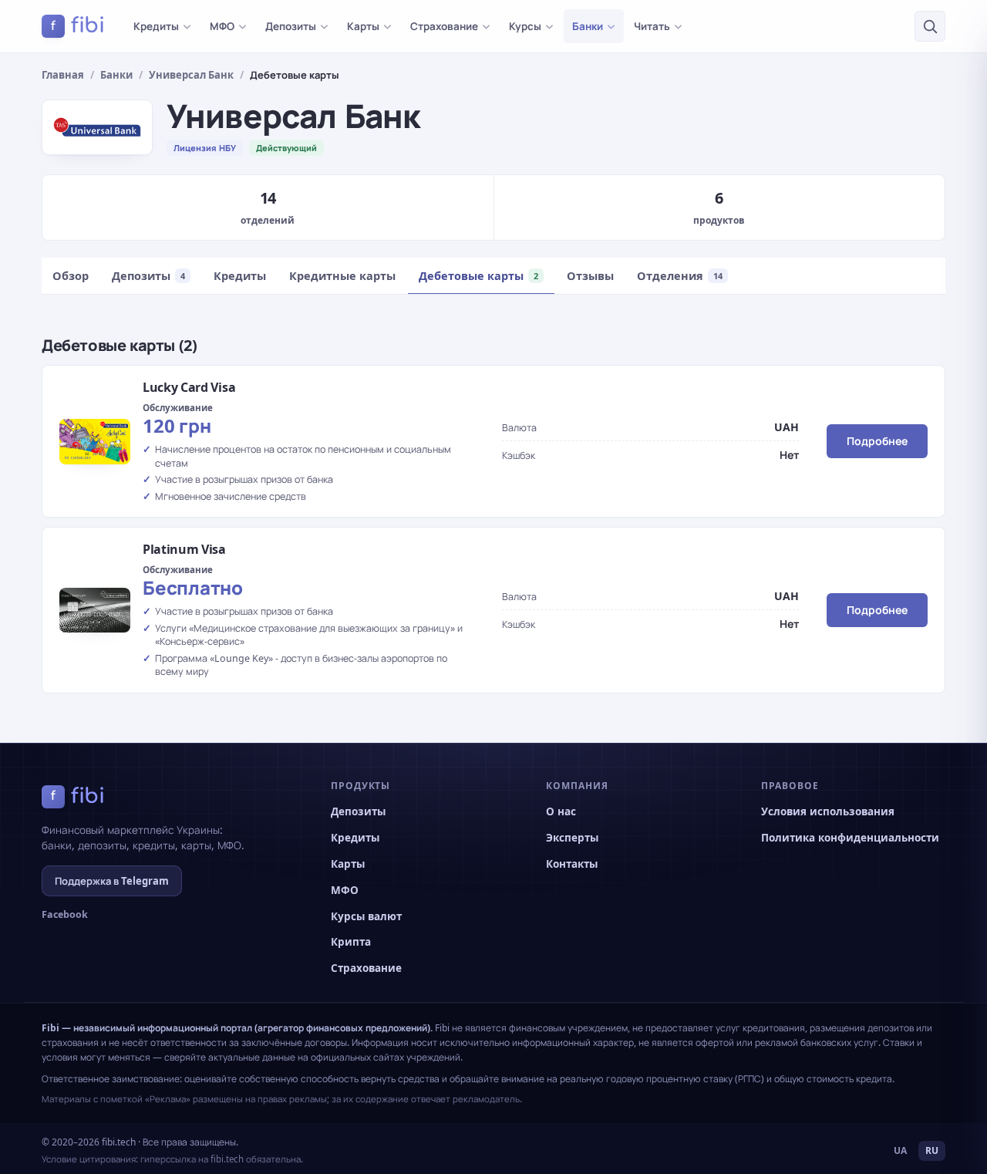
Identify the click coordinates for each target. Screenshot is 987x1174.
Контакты (572, 864)
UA (900, 1150)
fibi (78, 25)
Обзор (70, 275)
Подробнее (877, 441)
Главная (63, 75)
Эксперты (572, 838)
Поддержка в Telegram (112, 881)
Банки (587, 26)
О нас (561, 811)
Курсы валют (366, 916)
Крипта (351, 942)
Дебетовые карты (478, 275)
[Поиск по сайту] (930, 26)
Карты (363, 26)
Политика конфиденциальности (850, 838)
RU (931, 1150)
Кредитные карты (342, 275)
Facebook (65, 914)
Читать (652, 26)
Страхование (444, 26)
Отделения (680, 275)
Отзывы (590, 275)
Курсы (525, 26)
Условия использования (827, 811)
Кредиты (156, 26)
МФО (222, 26)
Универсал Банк (191, 75)
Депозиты (290, 26)
